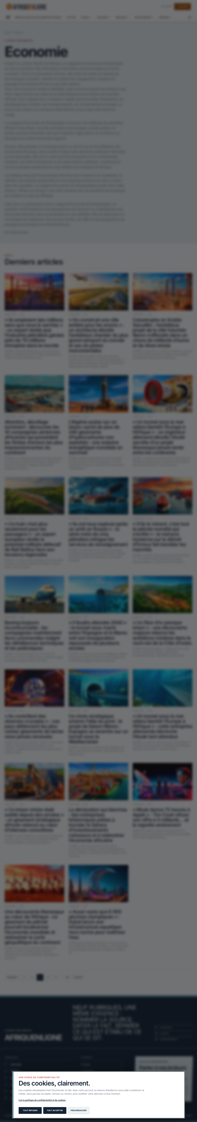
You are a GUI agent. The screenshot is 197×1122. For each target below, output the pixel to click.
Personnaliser (78, 1110)
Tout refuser (30, 1110)
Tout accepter (55, 1110)
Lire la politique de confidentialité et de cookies (42, 1100)
